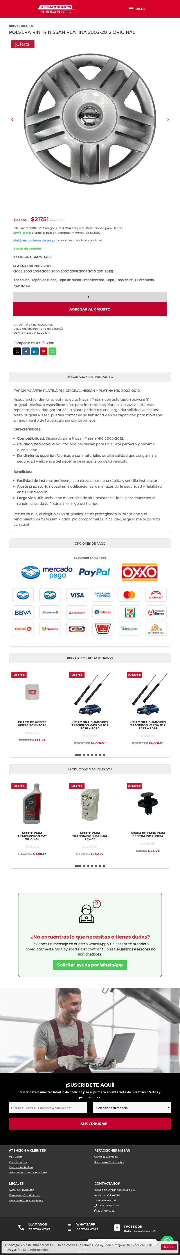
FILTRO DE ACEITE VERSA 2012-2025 (32, 723)
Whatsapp (52, 351)
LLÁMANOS (37, 1224)
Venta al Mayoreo (106, 1157)
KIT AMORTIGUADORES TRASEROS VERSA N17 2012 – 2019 (148, 725)
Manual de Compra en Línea (28, 1172)
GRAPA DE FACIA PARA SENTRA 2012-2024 (148, 834)
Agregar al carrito (90, 309)
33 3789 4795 (106, 1211)
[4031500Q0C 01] (90, 119)
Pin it (43, 351)
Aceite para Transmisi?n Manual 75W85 (90, 836)
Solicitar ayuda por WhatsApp (90, 965)
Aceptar (169, 1247)
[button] (78, 755)
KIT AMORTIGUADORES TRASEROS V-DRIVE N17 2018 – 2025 (90, 725)
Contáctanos (18, 1162)
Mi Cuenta (16, 1157)
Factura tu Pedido (21, 1167)
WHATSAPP (85, 1224)
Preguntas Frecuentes (109, 1162)
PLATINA (65, 228)
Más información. (36, 1250)
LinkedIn (35, 351)
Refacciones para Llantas (104, 228)
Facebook (26, 351)
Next (164, 119)
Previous (15, 119)
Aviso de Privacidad (21, 1190)
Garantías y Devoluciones (26, 1200)
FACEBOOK (133, 1226)
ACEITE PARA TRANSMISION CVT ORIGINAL (32, 836)
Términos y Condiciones (24, 1195)
